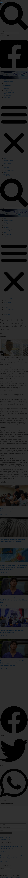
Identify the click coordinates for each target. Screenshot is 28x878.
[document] (14, 439)
